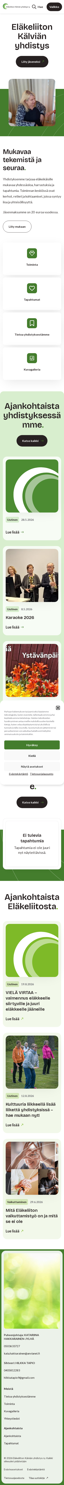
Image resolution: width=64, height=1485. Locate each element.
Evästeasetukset (13, 1469)
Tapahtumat (11, 1443)
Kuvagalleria (11, 1411)
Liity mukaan (17, 226)
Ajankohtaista (12, 1435)
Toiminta (9, 1403)
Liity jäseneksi (31, 61)
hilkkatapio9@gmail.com (19, 1377)
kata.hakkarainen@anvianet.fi (22, 1353)
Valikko (54, 6)
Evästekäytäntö (18, 773)
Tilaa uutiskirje (37, 1477)
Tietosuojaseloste (14, 1477)
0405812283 (12, 1370)
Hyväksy (32, 745)
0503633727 (12, 1346)
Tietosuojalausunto (41, 773)
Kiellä (32, 755)
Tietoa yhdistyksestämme (20, 1396)
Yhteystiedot (12, 1418)
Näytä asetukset (32, 766)
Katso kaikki (30, 440)
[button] (58, 708)
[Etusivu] (16, 6)
